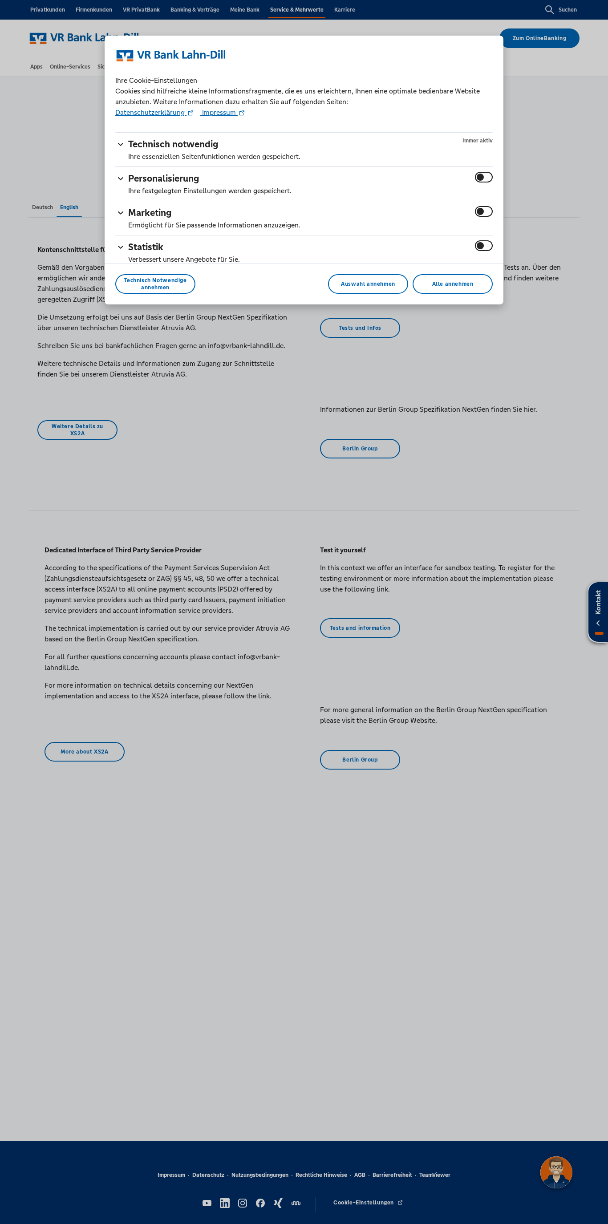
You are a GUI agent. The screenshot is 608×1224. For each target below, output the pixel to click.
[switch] (484, 177)
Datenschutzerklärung (150, 112)
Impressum (219, 112)
